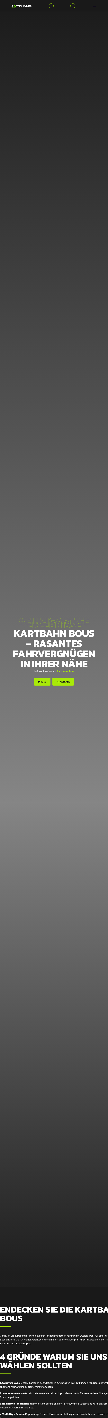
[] (51, 8)
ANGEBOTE (63, 681)
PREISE (42, 681)
